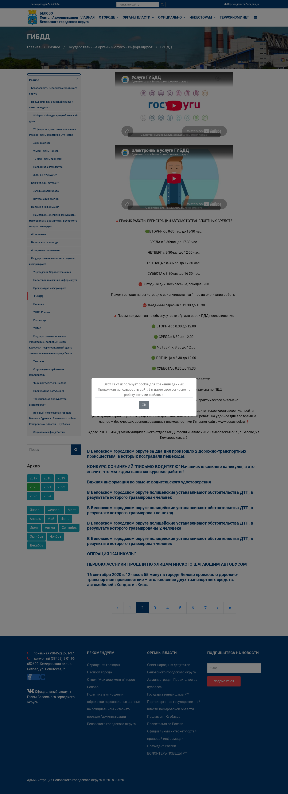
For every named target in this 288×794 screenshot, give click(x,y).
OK (144, 405)
